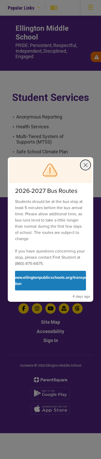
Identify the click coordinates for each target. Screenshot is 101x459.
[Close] (85, 165)
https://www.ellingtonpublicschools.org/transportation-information (50, 280)
